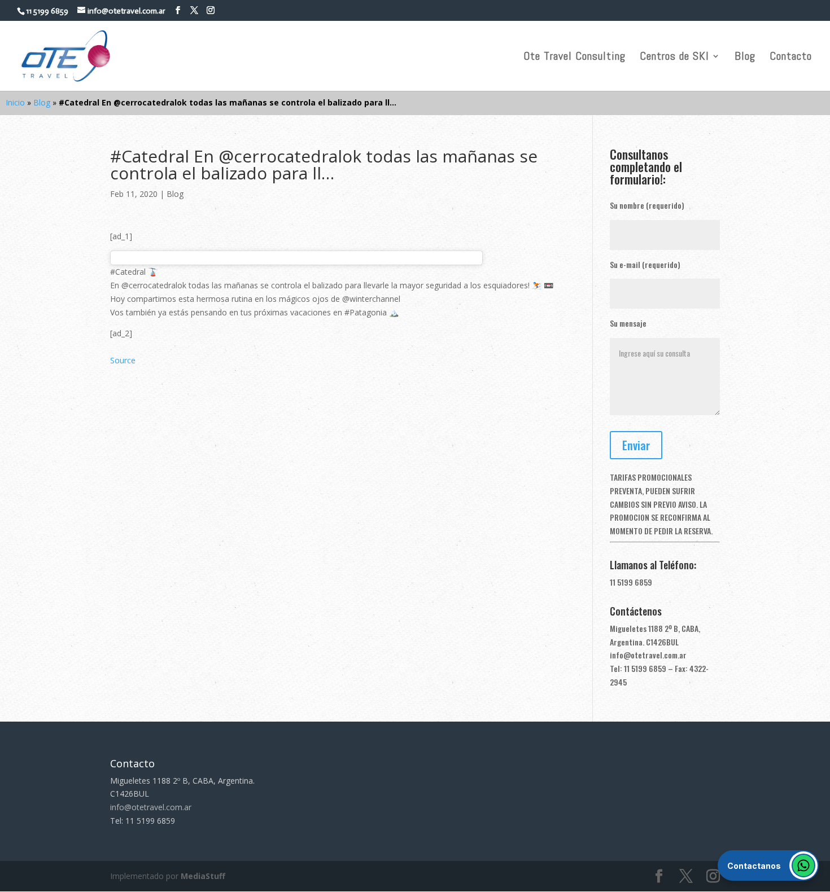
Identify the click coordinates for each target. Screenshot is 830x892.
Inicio (15, 102)
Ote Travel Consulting (574, 57)
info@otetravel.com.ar (648, 655)
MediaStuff (203, 876)
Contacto (791, 57)
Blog (745, 57)
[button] (768, 865)
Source (123, 360)
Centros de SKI (674, 57)
